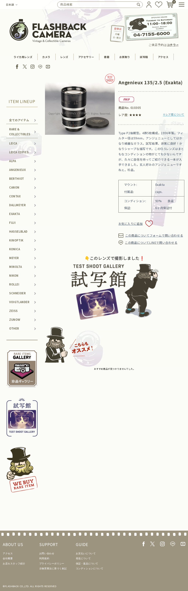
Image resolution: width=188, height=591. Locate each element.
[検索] (138, 4)
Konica (14, 249)
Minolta (15, 267)
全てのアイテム (19, 120)
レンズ (64, 57)
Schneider (17, 293)
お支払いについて (86, 553)
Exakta (14, 214)
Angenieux (17, 170)
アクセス (163, 57)
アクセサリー (86, 57)
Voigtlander (19, 302)
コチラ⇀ (172, 44)
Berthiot (16, 178)
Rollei (14, 284)
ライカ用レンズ (23, 57)
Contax (15, 196)
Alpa (12, 161)
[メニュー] (181, 5)
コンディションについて (89, 568)
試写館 (144, 57)
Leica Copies (19, 152)
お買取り (124, 57)
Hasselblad (18, 231)
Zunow (14, 319)
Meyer (14, 258)
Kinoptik (16, 240)
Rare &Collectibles (19, 131)
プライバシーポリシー (51, 563)
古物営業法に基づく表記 (53, 568)
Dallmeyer (17, 205)
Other (14, 328)
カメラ (46, 57)
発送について (83, 558)
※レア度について (173, 114)
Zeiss (13, 311)
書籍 (106, 57)
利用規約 (44, 558)
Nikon (14, 275)
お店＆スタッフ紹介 (14, 563)
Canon (14, 187)
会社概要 (8, 558)
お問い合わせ (46, 553)
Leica (13, 143)
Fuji (12, 223)
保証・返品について (87, 563)
